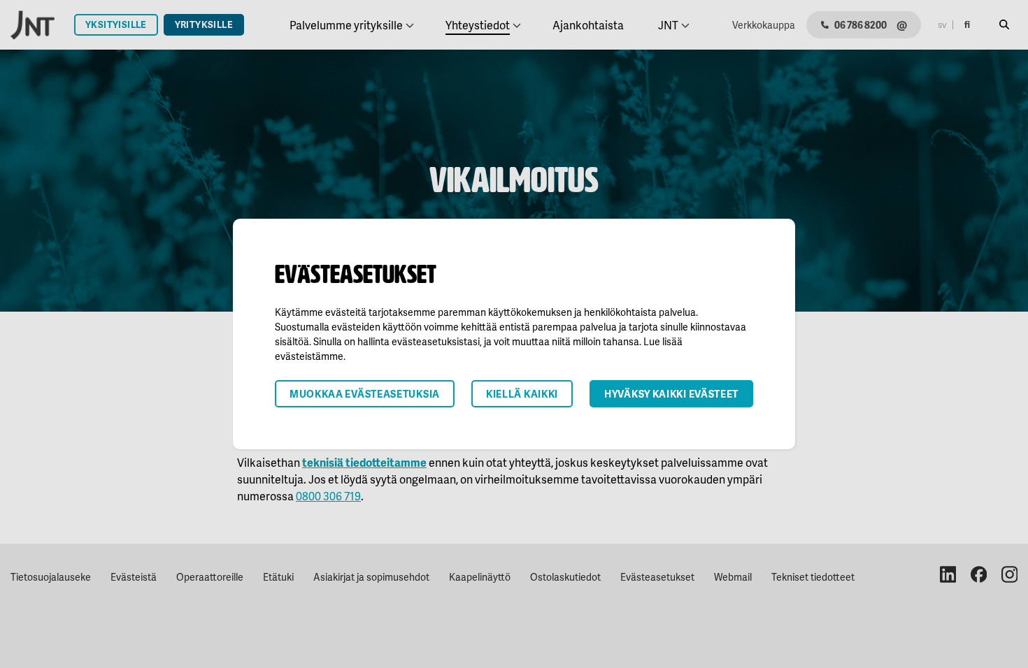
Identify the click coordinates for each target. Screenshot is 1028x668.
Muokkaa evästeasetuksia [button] (365, 393)
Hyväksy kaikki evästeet (671, 393)
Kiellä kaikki (522, 393)
